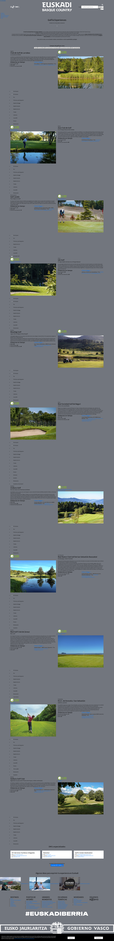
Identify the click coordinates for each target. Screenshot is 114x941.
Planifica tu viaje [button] (4, 16)
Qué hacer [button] (3, 14)
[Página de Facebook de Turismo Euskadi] (15, 6)
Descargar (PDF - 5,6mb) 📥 (57, 865)
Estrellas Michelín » (62, 490)
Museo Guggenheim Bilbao (31, 901)
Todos (35, 47)
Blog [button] (2, 18)
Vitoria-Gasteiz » (61, 198)
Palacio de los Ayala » (14, 130)
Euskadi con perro (61, 902)
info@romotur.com (51, 855)
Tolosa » (59, 781)
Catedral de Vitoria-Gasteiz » (63, 55)
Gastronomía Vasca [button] (5, 15)
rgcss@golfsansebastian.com (88, 717)
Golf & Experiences (61, 908)
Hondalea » (60, 780)
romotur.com (48, 854)
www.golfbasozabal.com (87, 576)
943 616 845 (91, 715)
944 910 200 (90, 418)
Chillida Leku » (13, 559)
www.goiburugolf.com (46, 790)
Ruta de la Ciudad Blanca (63, 904)
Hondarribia (12, 904)
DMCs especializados (75, 47)
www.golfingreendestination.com (84, 854)
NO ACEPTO (98, 937)
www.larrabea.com (43, 65)
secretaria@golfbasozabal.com (88, 577)
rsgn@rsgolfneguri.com (86, 420)
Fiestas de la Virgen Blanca (47, 903)
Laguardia (12, 902)
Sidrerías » (12, 558)
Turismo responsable (78, 904)
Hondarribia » (13, 702)
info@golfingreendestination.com (86, 855)
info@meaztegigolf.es (38, 346)
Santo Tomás (44, 906)
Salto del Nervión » (14, 129)
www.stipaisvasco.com (18, 854)
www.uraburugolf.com (38, 504)
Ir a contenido (3, 0)
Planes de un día (61, 901)
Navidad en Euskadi (46, 904)
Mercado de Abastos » (62, 199)
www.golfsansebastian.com (87, 716)
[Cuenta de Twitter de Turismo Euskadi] (18, 6)
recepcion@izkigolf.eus (96, 273)
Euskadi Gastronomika (62, 906)
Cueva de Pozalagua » (62, 335)
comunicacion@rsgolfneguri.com (88, 419)
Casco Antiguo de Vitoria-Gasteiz (33, 907)
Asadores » (60, 634)
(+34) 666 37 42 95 (80, 856)
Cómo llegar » (39, 62)
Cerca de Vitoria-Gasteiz (65, 47)
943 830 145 (36, 648)
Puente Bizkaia (29, 902)
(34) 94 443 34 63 (48, 856)
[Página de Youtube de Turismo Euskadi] (17, 6)
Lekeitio (12, 901)
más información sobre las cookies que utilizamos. (24, 938)
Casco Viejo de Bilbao (30, 906)
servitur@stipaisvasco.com (21, 855)
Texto (80, 7)
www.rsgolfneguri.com (98, 418)
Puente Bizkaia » (13, 405)
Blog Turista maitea (78, 900)
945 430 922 (98, 139)
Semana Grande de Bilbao (47, 901)
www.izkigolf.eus (87, 273)
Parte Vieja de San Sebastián (32, 908)
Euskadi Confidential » (54, 883)
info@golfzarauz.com (38, 649)
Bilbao (11, 899)
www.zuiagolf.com (85, 141)
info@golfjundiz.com (47, 210)
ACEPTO (71, 937)
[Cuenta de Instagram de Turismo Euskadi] (11, 6)
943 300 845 (39, 790)
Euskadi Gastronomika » (85, 883)
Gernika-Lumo (13, 906)
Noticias (75, 899)
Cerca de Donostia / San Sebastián (52, 47)
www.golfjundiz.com (38, 210)
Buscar (100, 7)
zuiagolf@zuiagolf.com (94, 141)
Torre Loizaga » (61, 333)
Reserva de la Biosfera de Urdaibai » (65, 489)
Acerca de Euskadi (77, 901)
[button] (102, 4)
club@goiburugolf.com (38, 792)
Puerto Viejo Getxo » (14, 407)
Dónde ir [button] (2, 13)
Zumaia (11, 903)
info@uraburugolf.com (48, 504)
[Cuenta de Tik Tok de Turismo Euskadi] (13, 6)
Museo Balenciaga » (62, 633)
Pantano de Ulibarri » (62, 54)
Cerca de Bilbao (41, 47)
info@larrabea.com (51, 65)
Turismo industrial (61, 903)
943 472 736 (95, 574)
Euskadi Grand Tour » (25, 883)
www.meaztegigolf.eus (46, 345)
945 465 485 (36, 65)
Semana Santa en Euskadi (47, 907)
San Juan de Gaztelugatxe (15, 900)
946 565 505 (47, 503)
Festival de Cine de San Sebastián (48, 902)
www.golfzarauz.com (43, 648)
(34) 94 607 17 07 (16, 856)
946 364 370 (39, 345)
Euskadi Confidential (62, 907)
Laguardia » (12, 263)
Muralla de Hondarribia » (15, 703)
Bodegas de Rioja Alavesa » (15, 261)
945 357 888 (51, 209)
